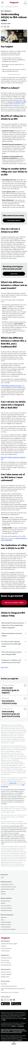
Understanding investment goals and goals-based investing (11, 713)
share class (12, 783)
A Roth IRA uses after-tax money (11, 386)
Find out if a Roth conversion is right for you (13, 458)
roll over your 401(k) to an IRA (16, 102)
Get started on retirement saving (9, 702)
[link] (2, 27)
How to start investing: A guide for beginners (10, 690)
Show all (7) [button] (4, 667)
